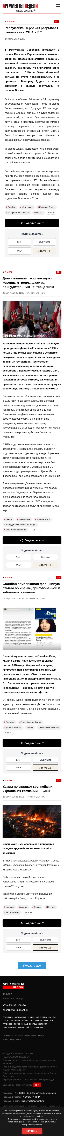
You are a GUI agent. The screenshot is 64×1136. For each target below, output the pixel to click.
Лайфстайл (27, 1021)
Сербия (10, 207)
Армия (21, 1027)
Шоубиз (52, 1017)
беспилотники (11, 912)
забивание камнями (48, 727)
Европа (38, 212)
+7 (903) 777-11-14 (30, 1097)
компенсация (42, 519)
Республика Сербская (17, 212)
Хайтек (29, 1027)
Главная (19, 1035)
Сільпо (36, 907)
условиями (13, 1122)
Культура (48, 1021)
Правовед (7, 1024)
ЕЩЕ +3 (51, 212)
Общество (41, 1017)
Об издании (8, 1035)
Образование (9, 1027)
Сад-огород (30, 1024)
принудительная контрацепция (20, 524)
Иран (30, 727)
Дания (8, 519)
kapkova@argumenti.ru (33, 1101)
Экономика (20, 1017)
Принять (31, 1131)
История (42, 1024)
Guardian (9, 722)
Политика (8, 1017)
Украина (9, 907)
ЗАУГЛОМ (40, 293)
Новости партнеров (12, 1039)
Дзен (19, 241)
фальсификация (13, 727)
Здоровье (15, 1021)
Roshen (50, 907)
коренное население (15, 530)
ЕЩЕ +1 (35, 530)
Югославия (26, 207)
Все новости (30, 1035)
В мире (11, 22)
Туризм (38, 1021)
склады (23, 907)
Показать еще (32, 965)
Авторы (41, 1035)
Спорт (6, 1021)
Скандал (38, 1027)
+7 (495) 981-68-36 (14, 1005)
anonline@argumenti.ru (15, 1009)
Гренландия (23, 519)
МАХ (19, 250)
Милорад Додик (46, 207)
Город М (18, 1024)
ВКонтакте (44, 241)
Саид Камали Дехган (30, 722)
